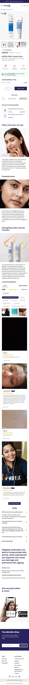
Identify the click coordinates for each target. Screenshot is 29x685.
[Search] (21, 5)
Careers (17, 673)
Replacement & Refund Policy (19, 670)
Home (1, 9)
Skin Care (4, 659)
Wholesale (4, 663)
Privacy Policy (10, 680)
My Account (18, 665)
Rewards (17, 663)
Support (17, 661)
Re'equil (9, 683)
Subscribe (23, 645)
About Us (17, 667)
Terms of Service (18, 680)
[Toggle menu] (1, 5)
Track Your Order (19, 659)
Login (10, 75)
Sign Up (14, 75)
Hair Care (4, 661)
